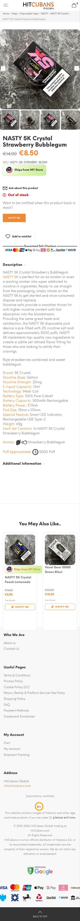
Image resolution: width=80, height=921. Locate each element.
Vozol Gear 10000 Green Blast (58, 570)
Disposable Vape (29, 13)
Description (12, 265)
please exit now (64, 817)
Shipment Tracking (17, 755)
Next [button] (76, 68)
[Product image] (20, 550)
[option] (40, 69)
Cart (7, 743)
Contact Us (11, 649)
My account (12, 749)
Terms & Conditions (17, 675)
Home (6, 13)
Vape (15, 13)
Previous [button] (3, 68)
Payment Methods (16, 710)
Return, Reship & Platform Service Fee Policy (34, 693)
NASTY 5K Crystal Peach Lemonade (18, 580)
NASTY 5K (10, 277)
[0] (74, 5)
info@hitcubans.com (17, 786)
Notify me (14, 218)
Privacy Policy (13, 681)
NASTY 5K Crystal (59, 13)
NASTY (44, 13)
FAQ (7, 705)
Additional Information (22, 464)
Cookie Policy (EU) (17, 687)
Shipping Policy (14, 699)
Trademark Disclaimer (19, 716)
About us (10, 643)
